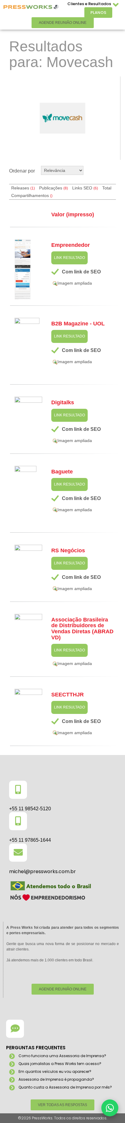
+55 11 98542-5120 (30, 808)
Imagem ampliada (74, 283)
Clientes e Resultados (89, 4)
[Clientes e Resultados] (115, 5)
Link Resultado (69, 258)
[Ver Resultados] (62, 118)
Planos (98, 12)
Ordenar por (22, 170)
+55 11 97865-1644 (30, 840)
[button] (109, 1107)
